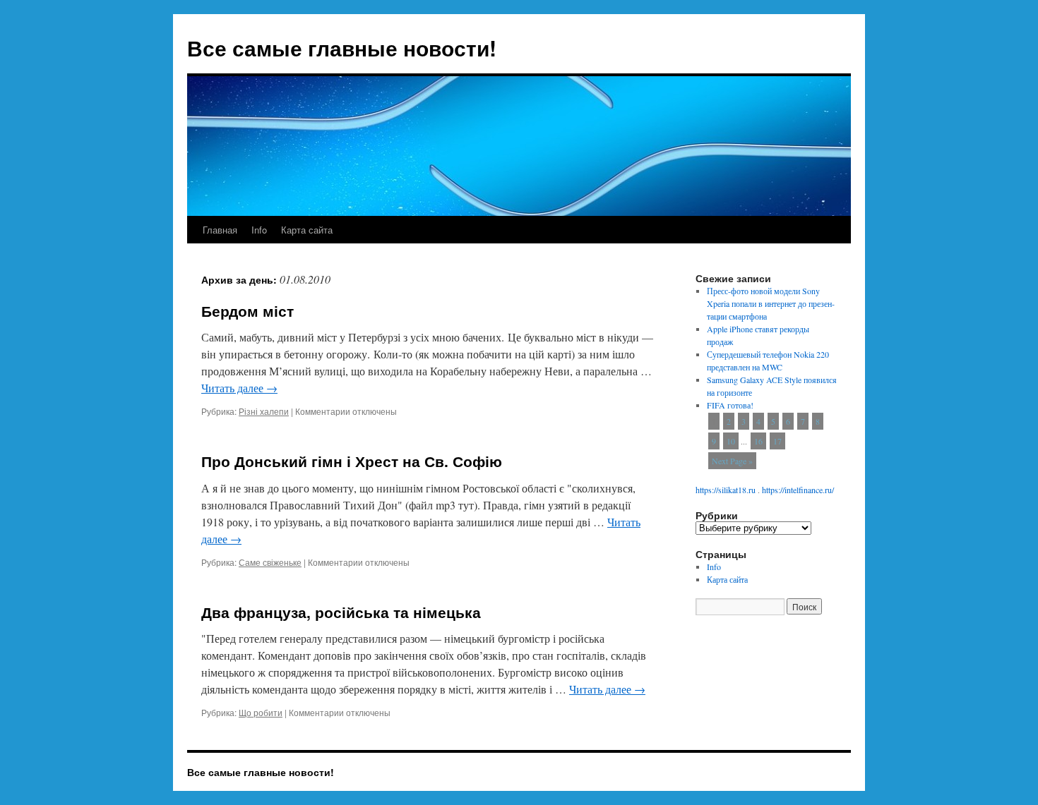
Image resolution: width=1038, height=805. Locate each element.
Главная (220, 229)
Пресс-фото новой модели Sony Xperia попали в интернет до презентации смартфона (771, 303)
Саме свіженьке (270, 562)
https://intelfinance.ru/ (798, 489)
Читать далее (239, 387)
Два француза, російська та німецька (341, 611)
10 (731, 441)
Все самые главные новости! (341, 47)
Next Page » (732, 460)
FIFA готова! (730, 405)
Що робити (260, 712)
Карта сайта (307, 229)
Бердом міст (247, 310)
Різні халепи (264, 411)
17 (777, 441)
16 (758, 441)
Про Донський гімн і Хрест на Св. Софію (351, 460)
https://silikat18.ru (726, 489)
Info (259, 229)
